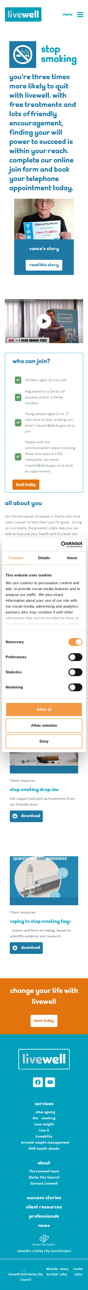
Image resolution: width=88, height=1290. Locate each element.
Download (30, 816)
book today (26, 485)
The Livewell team (44, 1171)
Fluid (54, 1274)
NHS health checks (44, 1149)
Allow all (44, 709)
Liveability (44, 1137)
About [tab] (72, 558)
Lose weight (44, 1124)
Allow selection (44, 725)
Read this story (44, 265)
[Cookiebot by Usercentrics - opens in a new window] (62, 544)
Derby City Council (44, 1177)
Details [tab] (44, 558)
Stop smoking (44, 1118)
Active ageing (44, 1112)
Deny (44, 741)
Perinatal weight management (44, 1143)
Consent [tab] (16, 558)
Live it (44, 1130)
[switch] (75, 657)
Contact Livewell (44, 1184)
